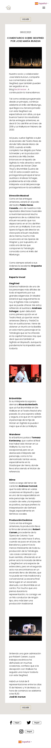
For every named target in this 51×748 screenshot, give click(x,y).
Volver (25, 19)
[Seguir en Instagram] (21, 731)
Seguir (17, 722)
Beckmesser (20, 89)
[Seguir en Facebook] (11, 722)
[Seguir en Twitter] (29, 723)
